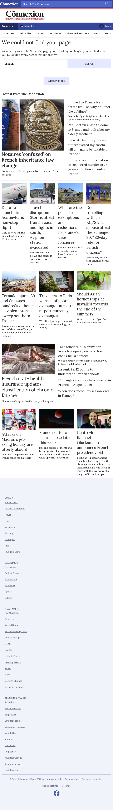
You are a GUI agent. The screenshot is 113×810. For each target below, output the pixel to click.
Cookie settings (50, 785)
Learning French (13, 662)
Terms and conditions (92, 779)
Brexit (8, 668)
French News (9, 33)
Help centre (10, 751)
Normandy (10, 527)
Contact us (10, 745)
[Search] (107, 4)
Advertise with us (13, 758)
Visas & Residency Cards (78, 33)
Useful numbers (12, 770)
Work (7, 674)
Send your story (12, 764)
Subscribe (29, 26)
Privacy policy (71, 779)
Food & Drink (11, 579)
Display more (56, 80)
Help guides (10, 714)
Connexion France (15, 698)
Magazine (10, 563)
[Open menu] (9, 26)
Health (8, 650)
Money (97, 33)
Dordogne (10, 539)
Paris (7, 521)
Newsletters (11, 733)
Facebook (56, 794)
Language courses (14, 720)
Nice (7, 545)
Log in (108, 26)
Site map (66, 785)
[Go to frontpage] (25, 15)
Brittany (9, 533)
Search (89, 63)
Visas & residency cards (16, 631)
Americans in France (15, 687)
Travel (8, 514)
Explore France (12, 573)
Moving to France (13, 681)
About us (9, 739)
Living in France (12, 656)
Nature (8, 591)
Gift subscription (13, 708)
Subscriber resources (15, 727)
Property (107, 33)
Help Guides (25, 33)
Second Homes (12, 625)
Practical (40, 33)
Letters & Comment (15, 508)
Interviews (10, 585)
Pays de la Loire (12, 552)
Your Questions (55, 33)
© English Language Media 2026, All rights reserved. (35, 779)
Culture (8, 598)
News (8, 498)
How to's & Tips (12, 637)
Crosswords (10, 567)
